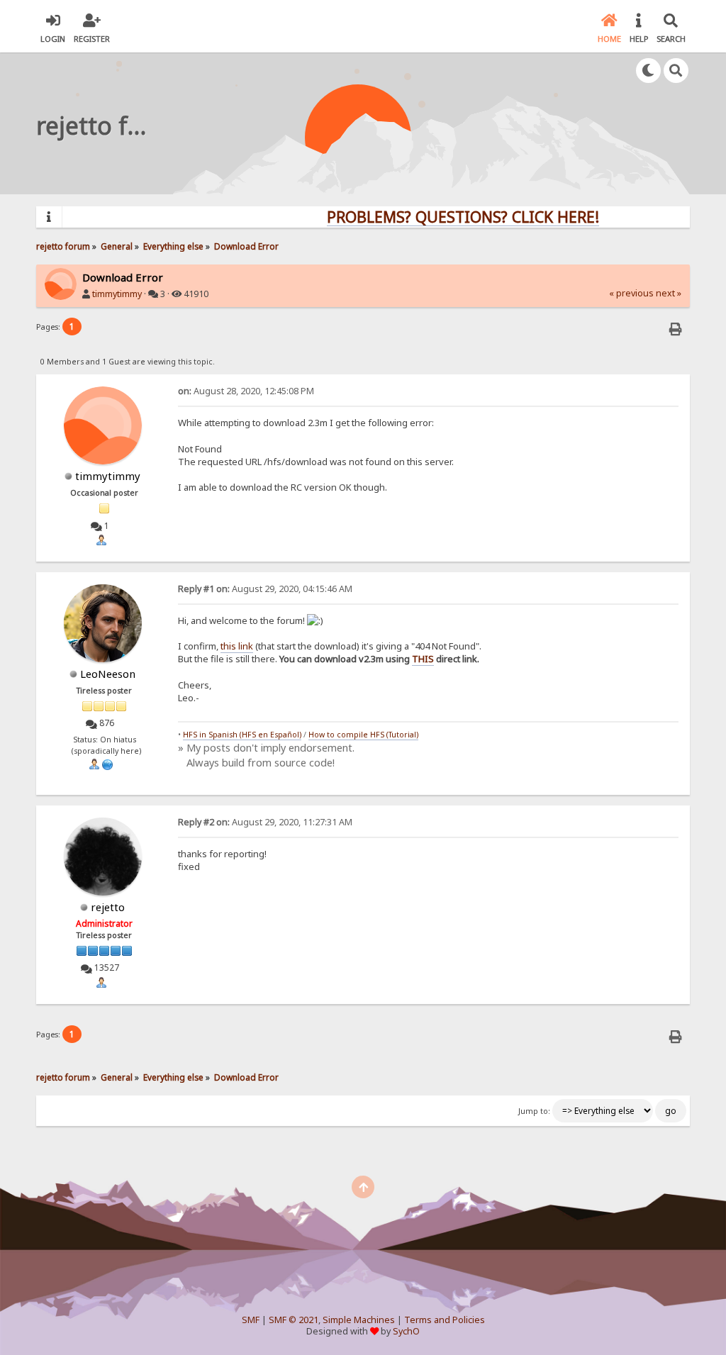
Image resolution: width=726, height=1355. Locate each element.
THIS (423, 658)
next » (668, 293)
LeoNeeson (107, 674)
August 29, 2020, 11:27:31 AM (265, 822)
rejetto (108, 907)
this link (236, 646)
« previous (631, 293)
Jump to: (534, 1111)
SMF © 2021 (293, 1320)
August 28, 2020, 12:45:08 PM (246, 391)
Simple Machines (359, 1320)
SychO (406, 1331)
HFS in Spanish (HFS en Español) (242, 735)
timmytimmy (117, 294)
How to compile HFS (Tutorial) (363, 735)
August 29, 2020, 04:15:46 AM (265, 589)
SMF (250, 1320)
